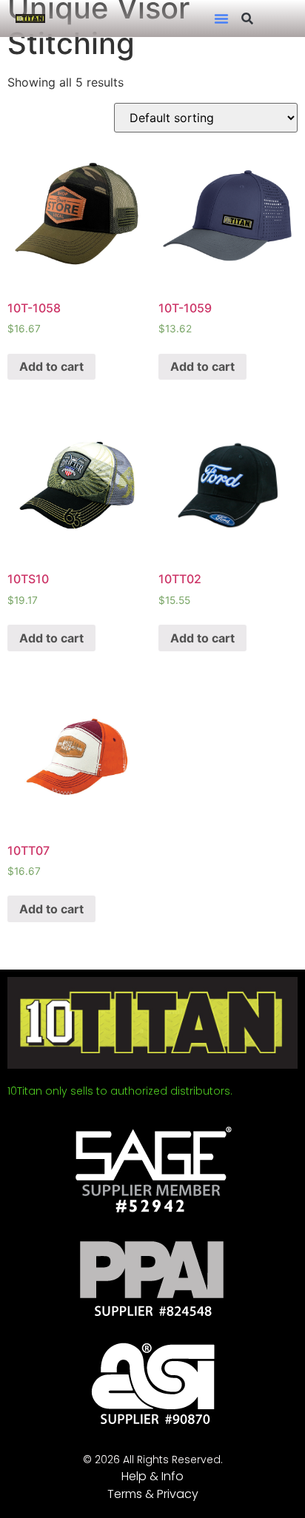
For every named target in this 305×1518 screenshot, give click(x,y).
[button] (221, 18)
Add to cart (51, 366)
